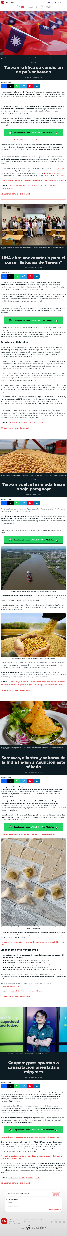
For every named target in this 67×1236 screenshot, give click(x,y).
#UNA (25, 422)
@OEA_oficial (60, 168)
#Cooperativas (13, 1177)
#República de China (43, 682)
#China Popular (20, 185)
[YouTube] (64, 1222)
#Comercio (13, 685)
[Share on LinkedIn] (36, 86)
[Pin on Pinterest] (30, 86)
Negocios (33, 1058)
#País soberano (32, 185)
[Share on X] (10, 86)
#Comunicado (42, 185)
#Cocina (11, 991)
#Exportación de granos (25, 685)
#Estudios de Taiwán (15, 422)
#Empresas (61, 682)
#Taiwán (4, 171)
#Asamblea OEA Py (7, 188)
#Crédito (37, 1177)
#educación (32, 422)
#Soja (18, 682)
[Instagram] (60, 1222)
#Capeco (11, 682)
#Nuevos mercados (51, 685)
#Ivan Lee (62, 685)
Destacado (33, 479)
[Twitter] (56, 1222)
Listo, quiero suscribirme (54, 1209)
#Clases (23, 991)
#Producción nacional (28, 682)
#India (17, 991)
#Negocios (4, 685)
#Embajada (52, 185)
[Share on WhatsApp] (17, 86)
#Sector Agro (39, 685)
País (33, 253)
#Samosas (31, 991)
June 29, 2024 (59, 175)
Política (33, 62)
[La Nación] (7, 2)
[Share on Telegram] (23, 86)
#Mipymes (29, 1177)
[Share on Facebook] (4, 86)
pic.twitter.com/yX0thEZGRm (55, 173)
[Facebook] (52, 1222)
